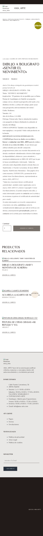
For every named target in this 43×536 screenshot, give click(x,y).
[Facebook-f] (4, 511)
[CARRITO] (31, 8)
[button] (38, 8)
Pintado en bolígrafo (16, 19)
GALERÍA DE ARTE (16, 59)
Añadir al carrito (27, 228)
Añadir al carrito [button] (9, 275)
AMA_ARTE (20, 8)
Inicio (5, 19)
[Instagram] (4, 506)
